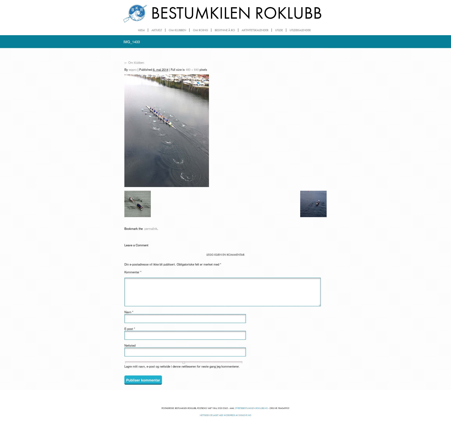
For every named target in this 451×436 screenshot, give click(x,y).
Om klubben (177, 30)
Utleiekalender (300, 30)
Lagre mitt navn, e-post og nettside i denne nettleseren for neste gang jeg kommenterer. (182, 366)
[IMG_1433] (166, 131)
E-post (129, 329)
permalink (150, 228)
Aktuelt (157, 30)
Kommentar (132, 272)
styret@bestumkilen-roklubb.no (251, 408)
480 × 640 (192, 69)
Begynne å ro (225, 30)
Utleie (279, 30)
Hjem (141, 30)
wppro (133, 69)
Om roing (200, 30)
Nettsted (129, 345)
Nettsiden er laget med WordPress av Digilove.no (225, 415)
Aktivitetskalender (255, 30)
